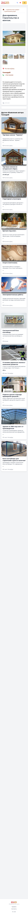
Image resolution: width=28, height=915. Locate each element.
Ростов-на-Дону (9, 68)
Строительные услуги (10, 11)
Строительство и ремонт (12, 9)
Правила (14, 906)
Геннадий (6, 72)
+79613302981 (9, 75)
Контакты (14, 909)
